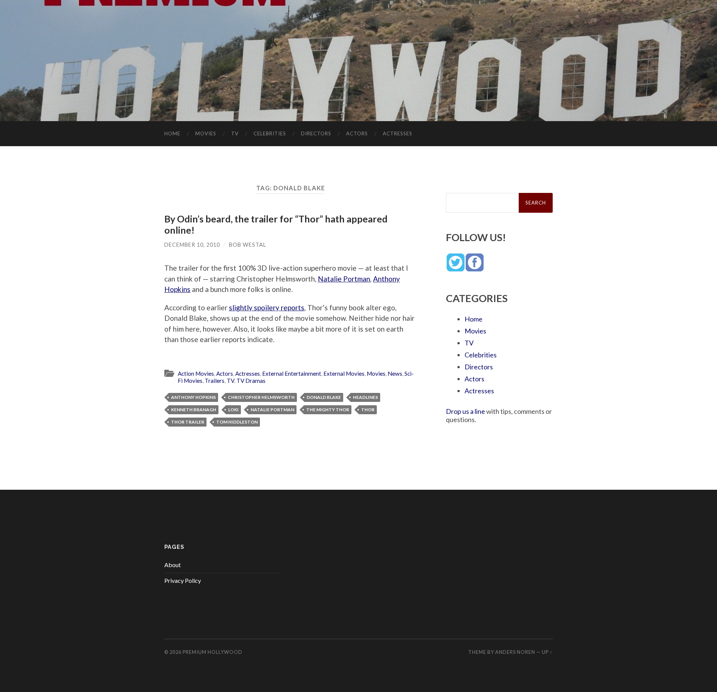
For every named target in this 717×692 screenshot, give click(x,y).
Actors (357, 133)
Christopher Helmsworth (261, 397)
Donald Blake (324, 397)
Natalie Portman (344, 278)
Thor (368, 409)
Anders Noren (515, 652)
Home (172, 133)
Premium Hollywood (212, 652)
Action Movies (196, 373)
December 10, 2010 (192, 245)
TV (235, 133)
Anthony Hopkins (193, 397)
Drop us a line (465, 411)
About (172, 564)
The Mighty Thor (327, 409)
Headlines (365, 397)
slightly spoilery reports (266, 307)
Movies (205, 133)
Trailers (214, 380)
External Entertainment (291, 373)
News (395, 373)
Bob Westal (247, 245)
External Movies (343, 373)
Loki (233, 409)
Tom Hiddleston (237, 422)
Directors (316, 133)
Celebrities (270, 133)
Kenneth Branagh (193, 409)
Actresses (397, 133)
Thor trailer (187, 422)
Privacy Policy (182, 580)
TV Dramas (251, 380)
